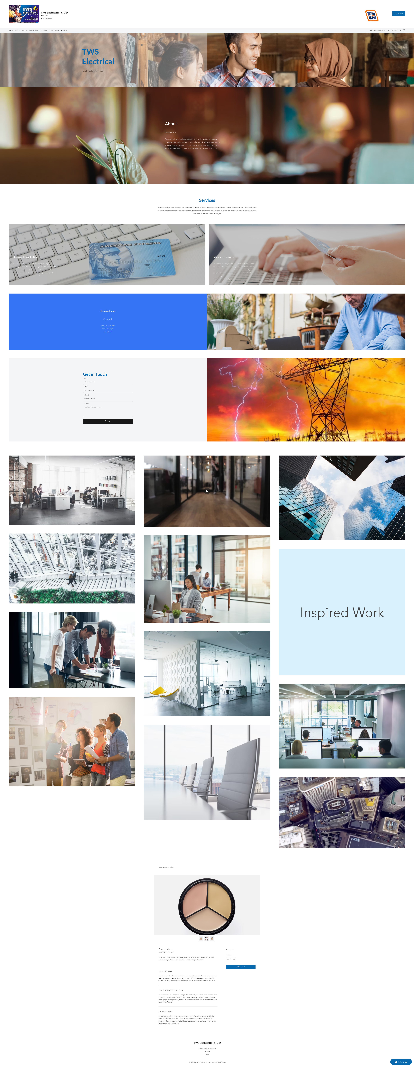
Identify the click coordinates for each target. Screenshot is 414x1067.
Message (87, 403)
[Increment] (234, 959)
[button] (398, 13)
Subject (86, 395)
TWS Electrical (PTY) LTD (54, 12)
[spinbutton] (231, 959)
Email (85, 386)
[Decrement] (227, 959)
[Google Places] (401, 30)
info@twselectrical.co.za (377, 30)
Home (160, 867)
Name (86, 378)
